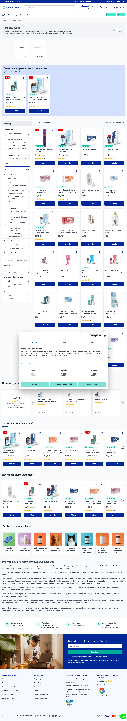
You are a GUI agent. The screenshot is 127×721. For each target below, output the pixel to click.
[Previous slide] (33, 403)
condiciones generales (84, 656)
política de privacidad (100, 656)
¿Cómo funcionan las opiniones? (16, 407)
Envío (36, 691)
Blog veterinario (8, 699)
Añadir (15, 111)
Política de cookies (41, 695)
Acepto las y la (89, 656)
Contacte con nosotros (10, 691)
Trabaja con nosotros (10, 679)
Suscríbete (95, 652)
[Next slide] (123, 403)
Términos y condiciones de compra (15, 687)
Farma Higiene (6, 20)
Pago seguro (38, 679)
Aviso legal (38, 683)
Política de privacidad (42, 699)
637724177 (88, 9)
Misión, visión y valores (10, 683)
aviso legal (80, 662)
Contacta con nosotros (10, 1)
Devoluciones (39, 687)
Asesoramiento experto (114, 1)
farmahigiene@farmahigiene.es (77, 679)
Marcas (14, 20)
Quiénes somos (8, 695)
